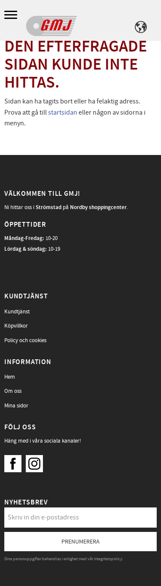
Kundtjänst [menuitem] (17, 311)
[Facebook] (15, 461)
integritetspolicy (108, 559)
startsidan (62, 112)
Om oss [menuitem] (12, 391)
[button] (11, 15)
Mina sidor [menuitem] (16, 405)
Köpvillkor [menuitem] (16, 325)
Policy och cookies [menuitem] (25, 340)
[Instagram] (36, 461)
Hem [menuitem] (9, 376)
